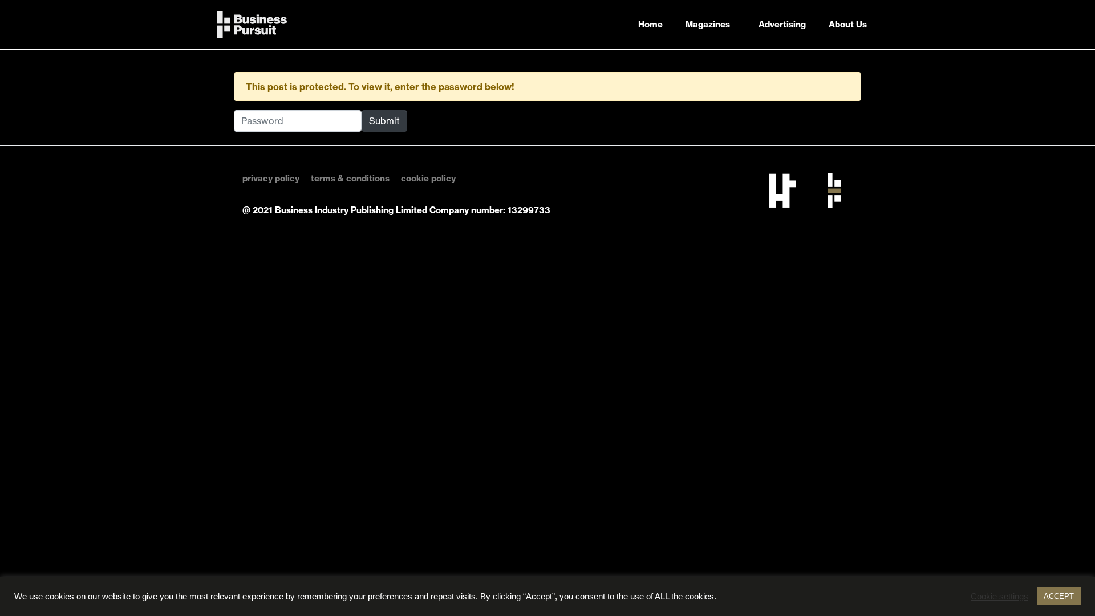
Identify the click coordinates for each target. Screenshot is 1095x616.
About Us (848, 24)
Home (650, 24)
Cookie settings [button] (999, 596)
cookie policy (428, 178)
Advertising (782, 24)
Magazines (708, 24)
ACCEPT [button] (1059, 596)
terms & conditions (350, 178)
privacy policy (270, 178)
